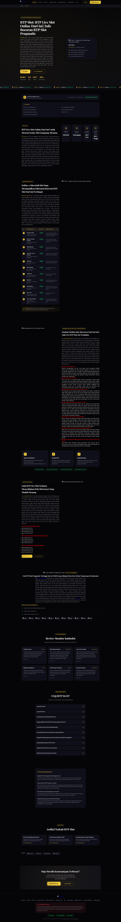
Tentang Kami (70, 900)
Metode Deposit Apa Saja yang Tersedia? (60, 753)
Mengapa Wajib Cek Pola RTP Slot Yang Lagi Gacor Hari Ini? (60, 722)
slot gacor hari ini (68, 338)
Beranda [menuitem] (34, 2)
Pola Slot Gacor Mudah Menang (30, 114)
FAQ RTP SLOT (65, 112)
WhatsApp (48, 853)
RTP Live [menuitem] (45, 2)
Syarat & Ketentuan (88, 900)
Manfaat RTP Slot (50, 900)
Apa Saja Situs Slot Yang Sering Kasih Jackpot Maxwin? (60, 732)
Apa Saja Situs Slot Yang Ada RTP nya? (60, 716)
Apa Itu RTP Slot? (60, 706)
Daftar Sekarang (95, 2)
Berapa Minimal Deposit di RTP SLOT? (60, 742)
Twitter (39, 853)
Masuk (85, 2)
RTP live (24, 136)
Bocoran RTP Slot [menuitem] (53, 2)
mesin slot (77, 598)
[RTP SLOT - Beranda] (24, 2)
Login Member (39, 71)
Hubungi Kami (97, 900)
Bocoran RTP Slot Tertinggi (29, 109)
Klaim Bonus (28, 556)
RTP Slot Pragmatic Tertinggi (68, 107)
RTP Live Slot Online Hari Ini (30, 107)
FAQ (64, 900)
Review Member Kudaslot (67, 109)
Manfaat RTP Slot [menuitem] (62, 2)
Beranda (23, 900)
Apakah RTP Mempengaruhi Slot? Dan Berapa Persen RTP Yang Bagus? (60, 737)
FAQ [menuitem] (76, 2)
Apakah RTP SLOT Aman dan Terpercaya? (60, 748)
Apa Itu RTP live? (60, 711)
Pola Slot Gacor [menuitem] (71, 2)
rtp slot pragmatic (42, 578)
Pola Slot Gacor (58, 900)
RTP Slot (22, 37)
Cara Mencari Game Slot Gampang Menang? (60, 727)
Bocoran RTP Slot (41, 900)
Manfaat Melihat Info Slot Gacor (30, 112)
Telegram (57, 853)
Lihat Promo (39, 556)
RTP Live (34, 900)
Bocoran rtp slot (26, 195)
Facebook (31, 853)
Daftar (26, 71)
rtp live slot (27, 496)
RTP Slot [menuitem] (40, 2)
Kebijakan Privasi (78, 900)
